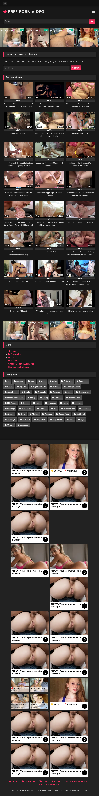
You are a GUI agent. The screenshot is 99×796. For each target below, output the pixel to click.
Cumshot (56, 392)
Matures (43, 409)
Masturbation (27, 409)
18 (8, 381)
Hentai (25, 403)
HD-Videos (11, 403)
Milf (54, 409)
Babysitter (68, 381)
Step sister (41, 419)
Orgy (23, 414)
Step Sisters (57, 419)
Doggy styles (84, 392)
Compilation (12, 392)
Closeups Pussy (73, 387)
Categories (16, 354)
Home (13, 351)
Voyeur (10, 425)
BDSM (10, 387)
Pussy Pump (64, 414)
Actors (14, 361)
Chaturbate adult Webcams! (21, 364)
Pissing (35, 414)
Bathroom (83, 381)
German (58, 398)
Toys (82, 419)
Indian (38, 403)
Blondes (56, 387)
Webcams (24, 425)
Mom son (85, 409)
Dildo (69, 392)
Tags (13, 357)
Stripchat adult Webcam (19, 367)
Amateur (19, 381)
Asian (54, 381)
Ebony (32, 398)
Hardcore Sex (74, 398)
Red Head (80, 414)
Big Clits (23, 387)
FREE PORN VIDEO (25, 11)
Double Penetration (15, 398)
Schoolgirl (11, 419)
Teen (71, 419)
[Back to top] (91, 788)
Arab (43, 381)
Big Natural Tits (39, 387)
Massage (11, 409)
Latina (65, 403)
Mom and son (69, 409)
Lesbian (78, 403)
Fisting (45, 398)
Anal (32, 381)
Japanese (52, 403)
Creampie (42, 392)
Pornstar (48, 414)
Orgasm (10, 414)
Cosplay (27, 392)
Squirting (26, 419)
